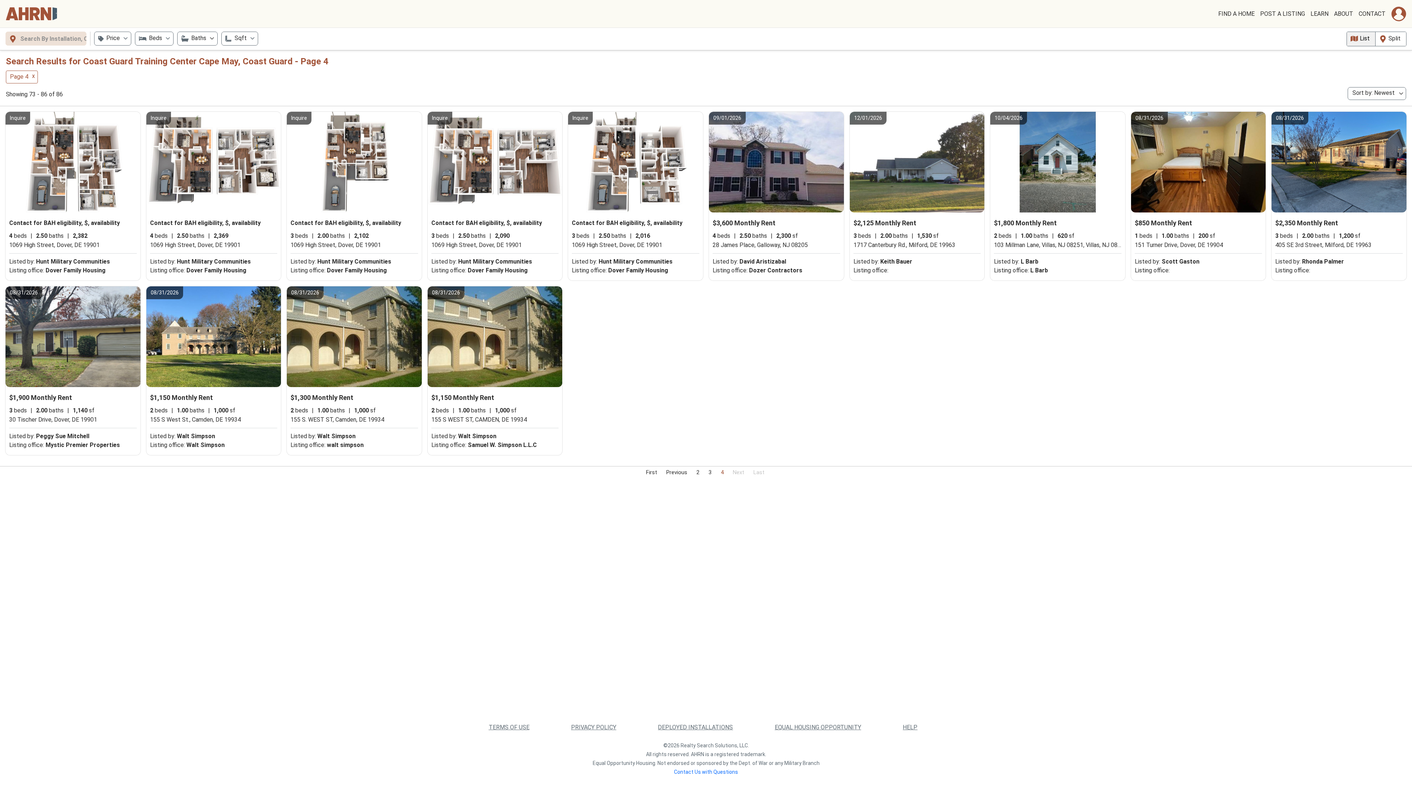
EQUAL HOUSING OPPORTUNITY (818, 727)
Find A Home (1236, 13)
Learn (1320, 13)
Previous (676, 472)
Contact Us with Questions (706, 772)
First (651, 472)
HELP (910, 727)
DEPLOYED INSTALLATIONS (695, 727)
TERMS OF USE (509, 727)
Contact (1372, 13)
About (1343, 13)
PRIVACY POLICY (593, 727)
